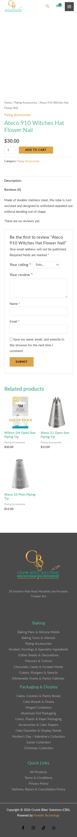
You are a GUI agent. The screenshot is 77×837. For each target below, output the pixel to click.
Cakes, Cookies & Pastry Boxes (38, 696)
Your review (21, 275)
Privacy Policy (39, 783)
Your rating (20, 265)
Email (14, 321)
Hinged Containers (38, 707)
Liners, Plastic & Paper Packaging (38, 719)
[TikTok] (44, 828)
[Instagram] (33, 828)
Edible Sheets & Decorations (38, 655)
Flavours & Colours (38, 661)
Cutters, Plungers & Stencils (38, 672)
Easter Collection (39, 742)
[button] (48, 6)
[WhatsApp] (54, 828)
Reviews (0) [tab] (12, 189)
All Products (38, 772)
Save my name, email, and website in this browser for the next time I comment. (37, 345)
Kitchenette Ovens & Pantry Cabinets (38, 678)
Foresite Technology (46, 815)
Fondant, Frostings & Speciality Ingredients (38, 649)
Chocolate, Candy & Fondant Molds (38, 667)
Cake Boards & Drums (38, 701)
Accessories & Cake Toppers (39, 725)
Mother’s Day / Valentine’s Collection (38, 736)
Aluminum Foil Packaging (38, 713)
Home (8, 102)
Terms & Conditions (38, 778)
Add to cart (35, 150)
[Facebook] (23, 828)
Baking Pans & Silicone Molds (39, 632)
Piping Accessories (25, 102)
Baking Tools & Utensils (38, 638)
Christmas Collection (38, 748)
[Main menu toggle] (69, 6)
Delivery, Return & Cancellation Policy (38, 789)
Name (15, 303)
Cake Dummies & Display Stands (38, 730)
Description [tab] (12, 180)
